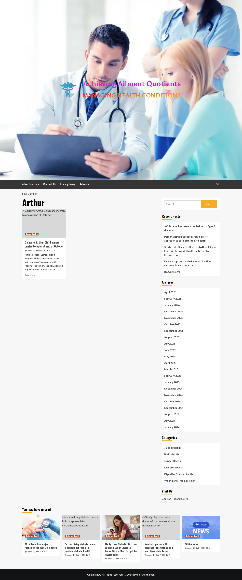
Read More (30, 275)
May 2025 (170, 356)
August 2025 (171, 337)
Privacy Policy (67, 184)
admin (29, 251)
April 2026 (170, 292)
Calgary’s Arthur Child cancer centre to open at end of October (44, 244)
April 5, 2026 (40, 551)
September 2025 (174, 330)
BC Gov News (172, 271)
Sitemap (84, 184)
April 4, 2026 (80, 555)
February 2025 (172, 375)
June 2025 (170, 349)
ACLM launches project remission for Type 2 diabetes (189, 228)
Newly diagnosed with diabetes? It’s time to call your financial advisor (189, 263)
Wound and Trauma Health (179, 480)
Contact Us (49, 184)
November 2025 (173, 317)
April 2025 (170, 362)
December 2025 (173, 311)
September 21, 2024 (43, 250)
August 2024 (171, 414)
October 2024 (172, 401)
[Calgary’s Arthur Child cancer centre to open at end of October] (44, 223)
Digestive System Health (178, 474)
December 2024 (173, 388)
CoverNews (131, 574)
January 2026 (172, 305)
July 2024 (169, 420)
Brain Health (171, 454)
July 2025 (169, 343)
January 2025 (172, 382)
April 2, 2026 (160, 555)
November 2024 (173, 394)
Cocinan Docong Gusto (175, 498)
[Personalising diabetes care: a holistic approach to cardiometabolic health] (81, 527)
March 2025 (171, 369)
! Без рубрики (172, 447)
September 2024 (174, 407)
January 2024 (172, 427)
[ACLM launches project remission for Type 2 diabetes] (41, 527)
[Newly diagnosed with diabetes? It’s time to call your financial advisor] (161, 527)
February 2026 (172, 298)
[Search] (218, 184)
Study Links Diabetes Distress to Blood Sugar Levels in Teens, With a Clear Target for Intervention (190, 251)
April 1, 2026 (200, 548)
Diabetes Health (173, 467)
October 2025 (172, 324)
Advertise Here (30, 184)
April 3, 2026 (120, 558)
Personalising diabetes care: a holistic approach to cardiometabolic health (186, 238)
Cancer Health (32, 234)
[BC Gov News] (201, 527)
